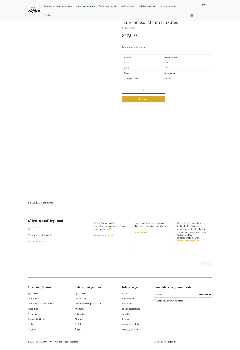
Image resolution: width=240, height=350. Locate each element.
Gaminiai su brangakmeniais (57, 6)
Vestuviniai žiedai (108, 6)
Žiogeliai (32, 329)
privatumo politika (175, 301)
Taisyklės (126, 314)
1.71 (166, 68)
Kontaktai (126, 319)
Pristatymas (127, 303)
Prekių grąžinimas (131, 308)
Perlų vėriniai (127, 6)
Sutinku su (170, 301)
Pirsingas (32, 314)
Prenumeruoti (205, 294)
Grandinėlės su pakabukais (41, 303)
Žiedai (31, 324)
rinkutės (168, 78)
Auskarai (79, 308)
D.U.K (124, 293)
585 (166, 62)
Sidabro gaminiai (147, 6)
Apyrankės (33, 293)
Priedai (47, 15)
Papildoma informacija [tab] (134, 47)
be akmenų (169, 73)
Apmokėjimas (128, 298)
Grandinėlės (33, 298)
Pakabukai (33, 308)
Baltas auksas (170, 57)
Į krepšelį (143, 99)
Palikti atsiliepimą (36, 241)
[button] (203, 263)
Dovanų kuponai (168, 6)
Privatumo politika (131, 324)
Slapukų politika (130, 329)
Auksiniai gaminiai (85, 6)
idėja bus (172, 342)
